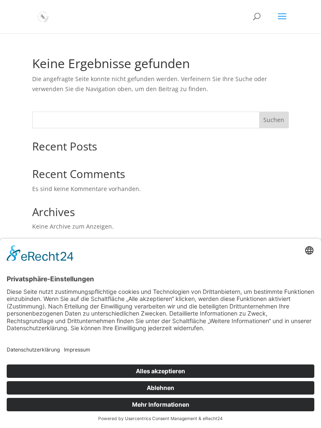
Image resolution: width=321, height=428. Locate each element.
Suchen (273, 120)
